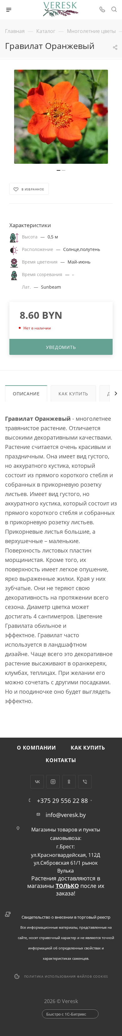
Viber (85, 781)
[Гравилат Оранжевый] (61, 117)
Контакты (61, 760)
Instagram (53, 781)
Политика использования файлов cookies (66, 976)
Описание (26, 394)
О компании (36, 747)
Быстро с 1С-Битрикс (66, 1014)
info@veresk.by (66, 815)
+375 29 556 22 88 (62, 801)
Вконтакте (37, 781)
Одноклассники (69, 781)
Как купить (73, 394)
